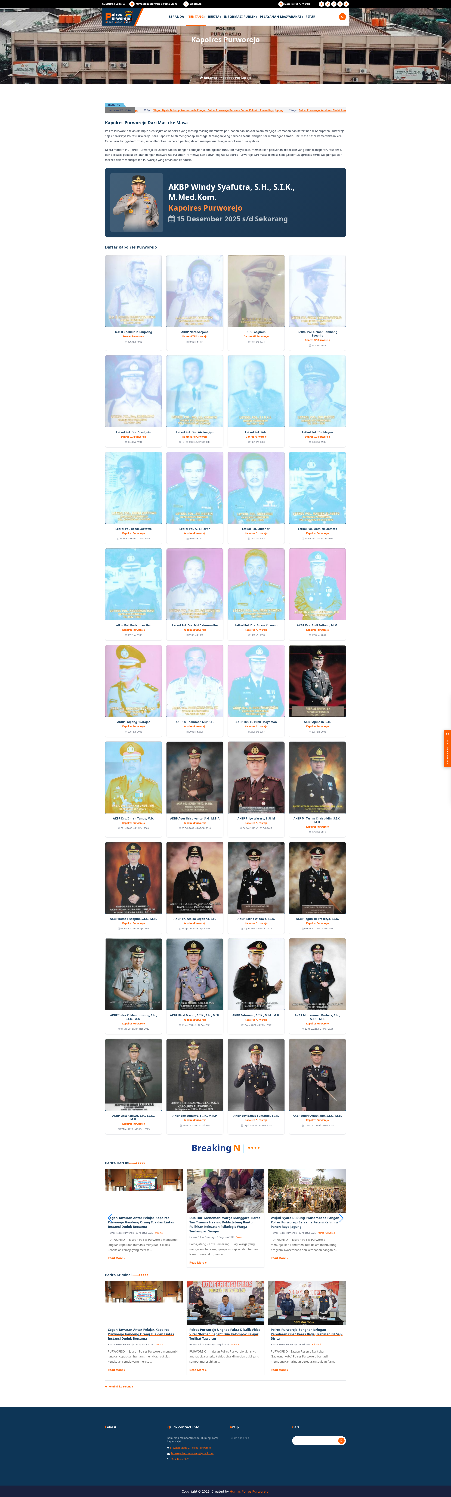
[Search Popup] (342, 16)
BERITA (213, 16)
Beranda (210, 77)
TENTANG (196, 16)
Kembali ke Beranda (121, 1386)
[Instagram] (333, 4)
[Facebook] (321, 4)
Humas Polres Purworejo (249, 1491)
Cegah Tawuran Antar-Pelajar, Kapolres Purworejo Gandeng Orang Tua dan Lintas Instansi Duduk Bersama (162, 110)
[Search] (341, 1441)
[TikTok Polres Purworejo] (346, 4)
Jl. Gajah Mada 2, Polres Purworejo (190, 1447)
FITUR (310, 16)
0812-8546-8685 (180, 1459)
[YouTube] (340, 4)
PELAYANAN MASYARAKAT (280, 16)
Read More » (116, 1258)
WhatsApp (196, 3)
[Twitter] (327, 4)
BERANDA (176, 16)
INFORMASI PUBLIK (239, 16)
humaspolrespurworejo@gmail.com (156, 3)
